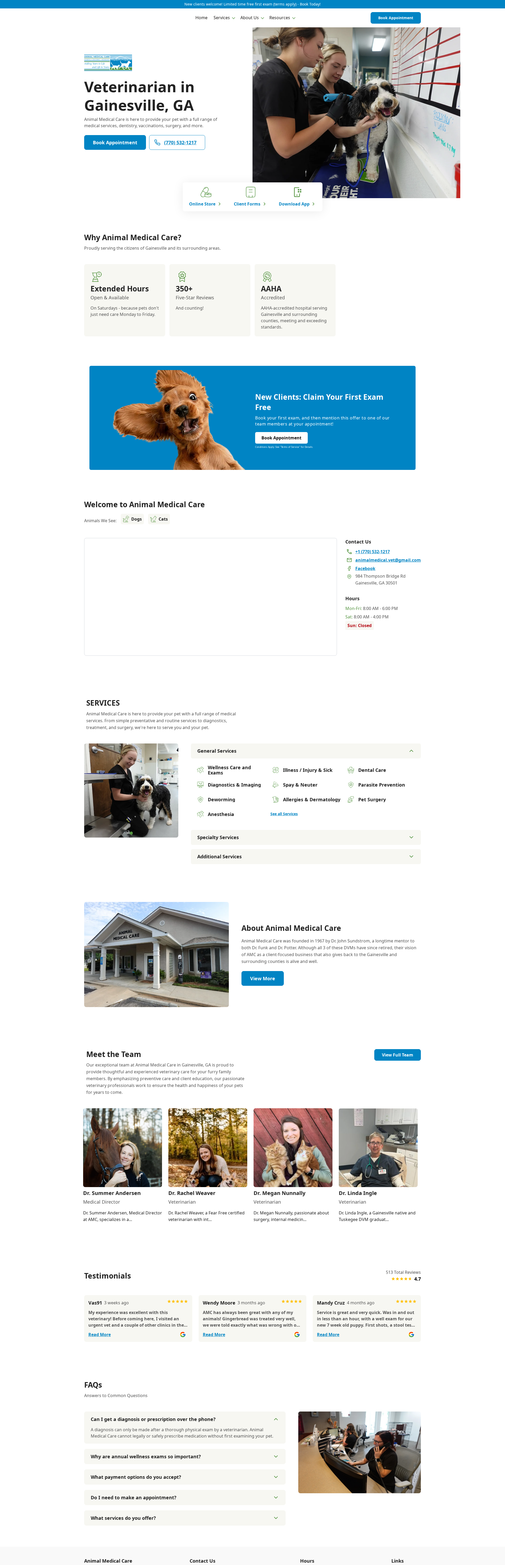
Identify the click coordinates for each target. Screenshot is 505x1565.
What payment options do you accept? (136, 1477)
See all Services (284, 813)
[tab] (131, 833)
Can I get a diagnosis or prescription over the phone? (153, 1419)
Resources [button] (279, 17)
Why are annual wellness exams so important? (146, 1456)
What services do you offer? (123, 1518)
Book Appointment (395, 17)
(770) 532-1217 (180, 142)
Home (201, 17)
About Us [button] (249, 17)
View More (262, 978)
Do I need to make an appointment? (133, 1497)
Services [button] (222, 17)
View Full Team (397, 1055)
